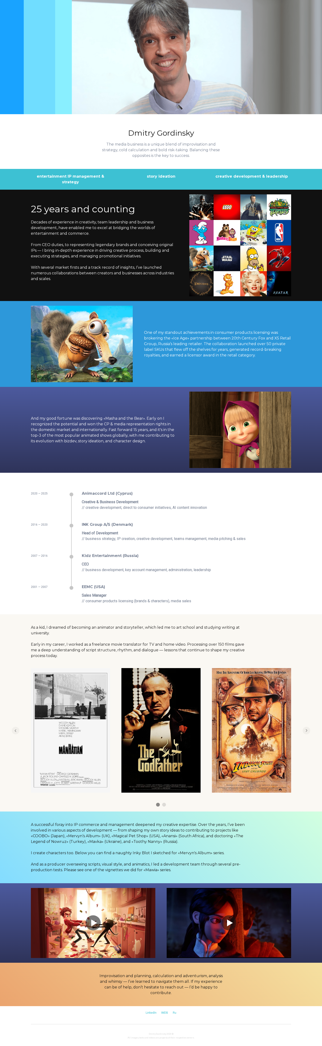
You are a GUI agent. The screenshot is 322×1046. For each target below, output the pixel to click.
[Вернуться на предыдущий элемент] (15, 730)
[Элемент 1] (158, 805)
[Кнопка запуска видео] (93, 922)
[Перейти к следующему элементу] (306, 730)
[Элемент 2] (164, 805)
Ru (174, 1012)
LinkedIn (151, 1012)
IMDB (164, 1012)
